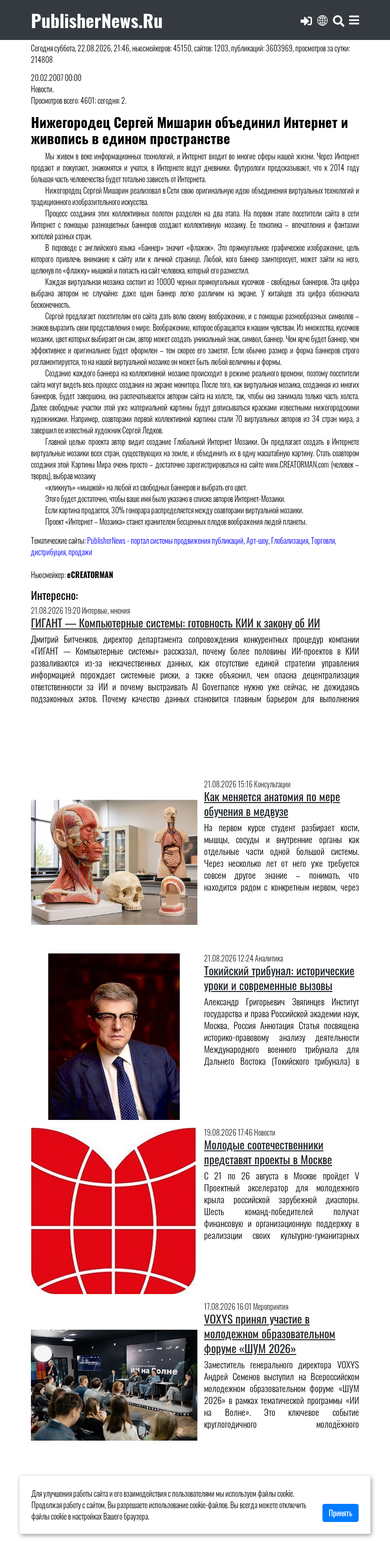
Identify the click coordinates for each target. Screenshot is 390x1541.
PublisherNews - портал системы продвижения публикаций (165, 540)
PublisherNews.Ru (97, 19)
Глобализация (289, 540)
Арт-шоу (257, 540)
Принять (340, 1513)
